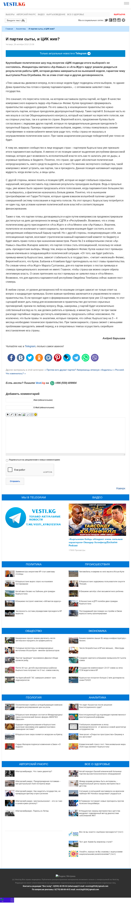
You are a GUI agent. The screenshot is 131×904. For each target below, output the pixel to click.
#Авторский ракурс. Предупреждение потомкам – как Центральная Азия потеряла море (37, 782)
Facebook (110, 20)
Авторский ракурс (26, 14)
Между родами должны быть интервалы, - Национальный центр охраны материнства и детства (99, 783)
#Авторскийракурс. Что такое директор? (33, 771)
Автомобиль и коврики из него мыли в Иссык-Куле (101, 572)
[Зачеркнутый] (19, 414)
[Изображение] (23, 414)
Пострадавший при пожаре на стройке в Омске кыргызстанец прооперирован (100, 612)
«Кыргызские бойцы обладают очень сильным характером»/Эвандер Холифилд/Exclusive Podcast (96, 542)
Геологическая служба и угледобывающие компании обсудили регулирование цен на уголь (39, 706)
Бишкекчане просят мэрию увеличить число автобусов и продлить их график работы (35, 639)
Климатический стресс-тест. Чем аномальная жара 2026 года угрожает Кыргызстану (102, 745)
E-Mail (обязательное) (44, 407)
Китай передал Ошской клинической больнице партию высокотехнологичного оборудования (100, 772)
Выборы (10, 14)
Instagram (119, 20)
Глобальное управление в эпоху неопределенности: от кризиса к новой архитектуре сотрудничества (103, 726)
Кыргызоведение (55, 14)
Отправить (15, 481)
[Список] (31, 414)
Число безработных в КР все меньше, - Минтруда (101, 648)
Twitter (106, 20)
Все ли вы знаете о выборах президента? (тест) (101, 832)
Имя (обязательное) (43, 400)
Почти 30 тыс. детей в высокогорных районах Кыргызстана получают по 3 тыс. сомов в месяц (37, 669)
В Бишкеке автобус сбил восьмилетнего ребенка (101, 591)
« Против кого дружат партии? (60, 370)
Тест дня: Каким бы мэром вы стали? (95, 842)
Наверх (120, 488)
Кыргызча (119, 14)
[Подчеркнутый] (15, 414)
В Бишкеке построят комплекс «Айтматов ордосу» (38, 601)
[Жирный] (7, 414)
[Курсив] (11, 414)
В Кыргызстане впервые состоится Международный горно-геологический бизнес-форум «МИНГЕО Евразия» (39, 717)
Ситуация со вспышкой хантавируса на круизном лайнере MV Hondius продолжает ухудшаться (101, 792)
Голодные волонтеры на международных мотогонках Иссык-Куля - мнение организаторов (37, 649)
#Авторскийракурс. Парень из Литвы (32, 811)
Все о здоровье (75, 14)
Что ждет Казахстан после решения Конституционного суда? (95, 706)
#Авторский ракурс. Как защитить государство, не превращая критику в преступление (38, 792)
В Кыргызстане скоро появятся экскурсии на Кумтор (39, 734)
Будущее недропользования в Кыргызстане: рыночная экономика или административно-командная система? (35, 726)
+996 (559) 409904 (66, 383)
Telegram (124, 20)
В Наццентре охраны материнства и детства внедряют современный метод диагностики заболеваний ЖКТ (99, 813)
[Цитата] (27, 414)
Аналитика (21, 29)
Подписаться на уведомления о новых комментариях (34, 460)
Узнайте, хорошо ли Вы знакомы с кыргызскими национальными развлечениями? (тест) (101, 853)
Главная (9, 29)
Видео (41, 14)
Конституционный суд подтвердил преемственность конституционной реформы (103, 716)
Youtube (115, 20)
